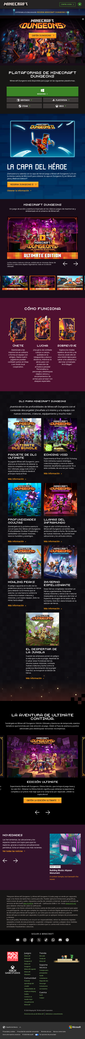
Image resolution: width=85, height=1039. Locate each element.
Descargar (42, 983)
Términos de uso (46, 1031)
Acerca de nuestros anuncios (11, 1034)
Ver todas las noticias (13, 851)
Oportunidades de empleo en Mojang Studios (30, 991)
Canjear (41, 998)
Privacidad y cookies (9, 1031)
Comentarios (43, 978)
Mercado (42, 956)
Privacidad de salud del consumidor (28, 1031)
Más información (16, 479)
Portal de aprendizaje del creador (29, 983)
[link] (17, 940)
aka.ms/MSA (28, 903)
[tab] (15, 283)
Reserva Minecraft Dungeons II (52, 12)
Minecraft (27, 956)
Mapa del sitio (43, 981)
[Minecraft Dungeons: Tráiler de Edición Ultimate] (42, 238)
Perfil (41, 995)
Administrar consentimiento (54, 1014)
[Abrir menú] (80, 4)
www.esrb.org (71, 903)
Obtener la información (18, 190)
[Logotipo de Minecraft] (15, 4)
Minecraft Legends (30, 969)
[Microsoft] (75, 1027)
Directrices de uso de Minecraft (34, 1014)
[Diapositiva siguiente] (75, 264)
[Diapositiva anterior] (65, 264)
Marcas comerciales (59, 1031)
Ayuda (41, 975)
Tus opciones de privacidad (47, 1034)
